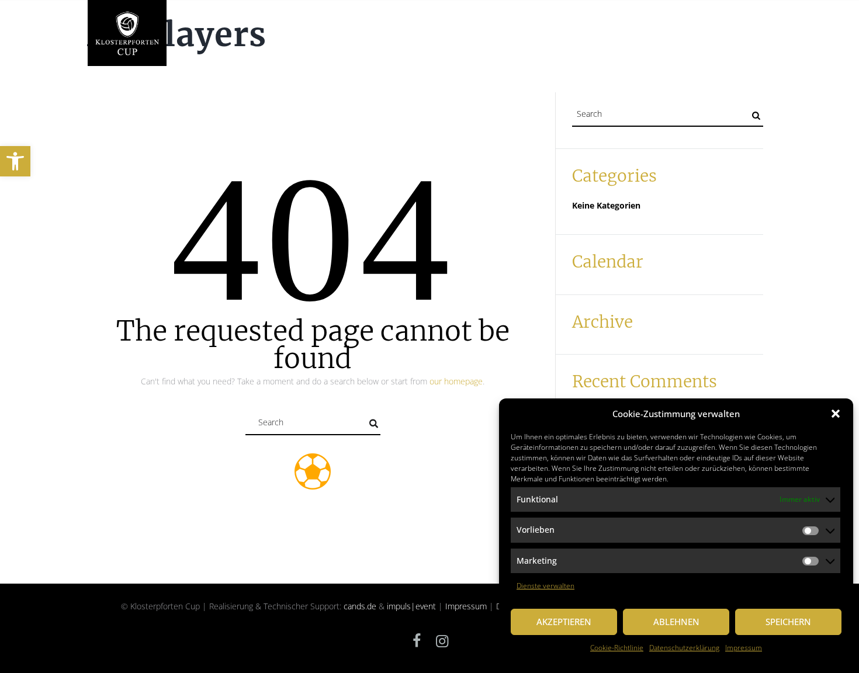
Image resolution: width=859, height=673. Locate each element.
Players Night (387, 24)
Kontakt (745, 24)
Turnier (445, 24)
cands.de (360, 606)
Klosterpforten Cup (259, 24)
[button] (15, 161)
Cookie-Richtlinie (616, 648)
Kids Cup (567, 24)
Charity (329, 24)
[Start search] (373, 423)
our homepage (456, 381)
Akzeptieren (563, 621)
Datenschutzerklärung (684, 648)
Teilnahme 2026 (505, 24)
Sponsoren (620, 24)
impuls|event (411, 606)
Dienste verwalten (545, 586)
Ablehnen (676, 621)
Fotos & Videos (685, 24)
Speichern (788, 621)
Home (193, 24)
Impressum (743, 648)
